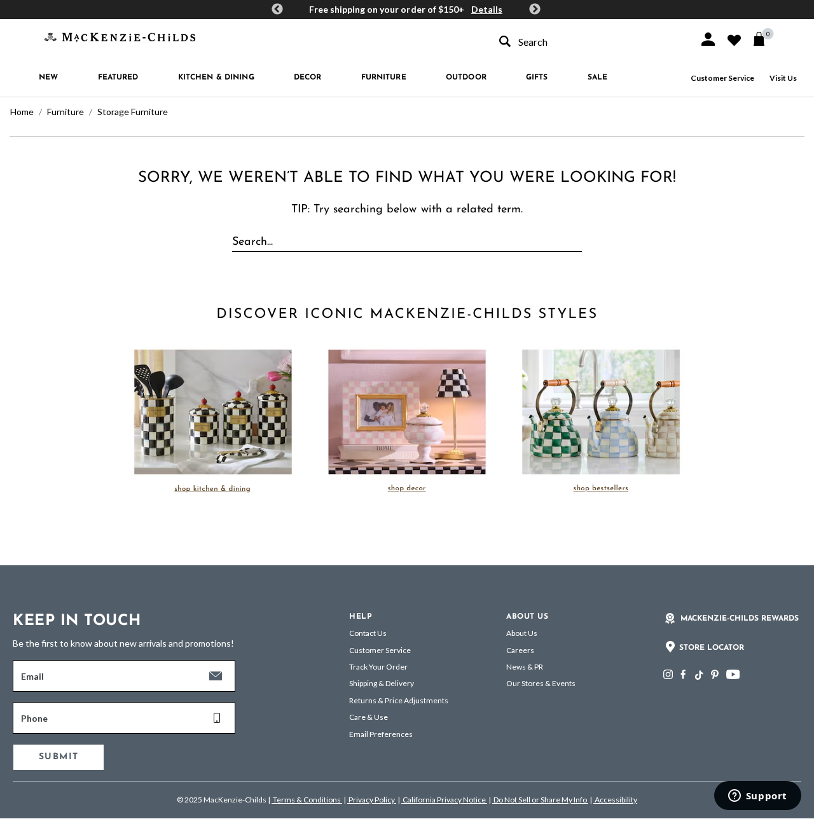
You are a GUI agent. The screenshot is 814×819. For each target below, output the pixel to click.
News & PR (524, 666)
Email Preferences (381, 734)
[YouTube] (733, 674)
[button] (708, 39)
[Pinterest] (715, 674)
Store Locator (711, 648)
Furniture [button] (383, 77)
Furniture (65, 111)
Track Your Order (378, 666)
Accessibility (615, 799)
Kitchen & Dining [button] (216, 77)
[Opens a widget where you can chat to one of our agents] (757, 797)
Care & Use (368, 717)
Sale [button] (597, 77)
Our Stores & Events (541, 683)
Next (534, 9)
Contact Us (368, 633)
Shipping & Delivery (381, 683)
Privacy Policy (371, 799)
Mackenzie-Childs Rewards (739, 619)
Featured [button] (118, 77)
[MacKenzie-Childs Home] (120, 36)
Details (486, 9)
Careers (520, 650)
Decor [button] (308, 77)
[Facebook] (683, 674)
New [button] (48, 77)
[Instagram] (668, 674)
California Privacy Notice (444, 799)
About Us (521, 633)
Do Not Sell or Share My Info (540, 799)
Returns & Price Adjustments (398, 700)
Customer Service (722, 78)
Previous (277, 9)
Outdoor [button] (466, 77)
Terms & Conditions (307, 799)
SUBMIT (58, 757)
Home (22, 111)
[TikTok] (698, 675)
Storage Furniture (132, 111)
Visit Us (783, 78)
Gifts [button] (537, 77)
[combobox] (587, 42)
